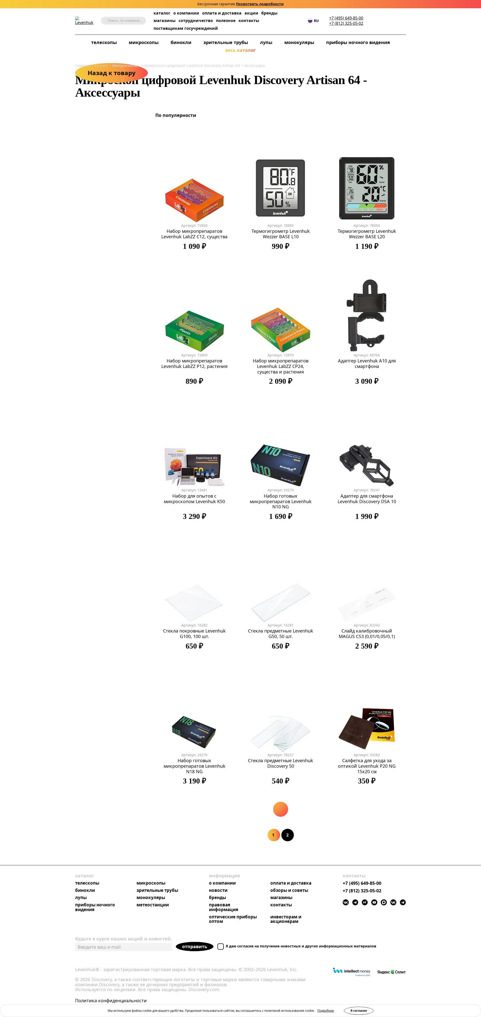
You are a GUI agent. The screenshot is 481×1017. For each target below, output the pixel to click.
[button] (373, 20)
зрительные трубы (225, 42)
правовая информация (223, 907)
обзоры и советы (289, 890)
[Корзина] (395, 21)
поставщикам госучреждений (186, 28)
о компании (186, 13)
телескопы (87, 883)
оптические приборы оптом (233, 919)
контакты (248, 20)
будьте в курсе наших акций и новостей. (123, 938)
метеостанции (153, 905)
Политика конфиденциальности (111, 1000)
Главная (82, 65)
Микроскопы (125, 65)
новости (218, 890)
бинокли (181, 42)
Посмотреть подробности (260, 4)
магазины (165, 20)
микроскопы (151, 883)
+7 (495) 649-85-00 (346, 18)
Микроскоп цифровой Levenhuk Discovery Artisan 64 (192, 65)
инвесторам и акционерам (285, 919)
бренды (269, 13)
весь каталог (240, 50)
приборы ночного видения (358, 42)
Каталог (101, 65)
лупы (266, 42)
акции (251, 13)
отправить (194, 946)
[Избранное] (380, 20)
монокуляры (299, 42)
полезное (225, 20)
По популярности (176, 115)
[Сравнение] (388, 20)
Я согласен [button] (358, 1010)
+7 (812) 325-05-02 (346, 23)
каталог (162, 13)
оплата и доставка (222, 13)
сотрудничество (196, 20)
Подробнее (325, 1010)
